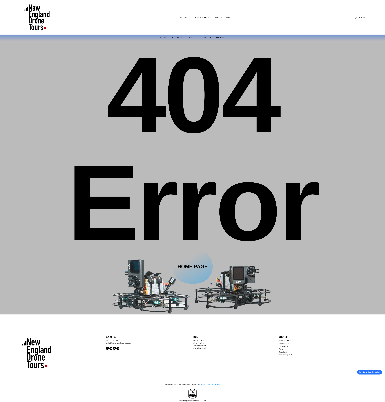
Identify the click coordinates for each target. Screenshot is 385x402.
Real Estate (183, 17)
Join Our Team (284, 346)
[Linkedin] (110, 348)
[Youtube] (114, 348)
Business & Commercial (201, 17)
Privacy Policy (284, 343)
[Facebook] (107, 348)
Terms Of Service (285, 340)
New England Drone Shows (211, 384)
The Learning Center (286, 355)
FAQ (216, 17)
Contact (227, 17)
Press (281, 349)
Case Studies (283, 352)
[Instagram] (117, 348)
